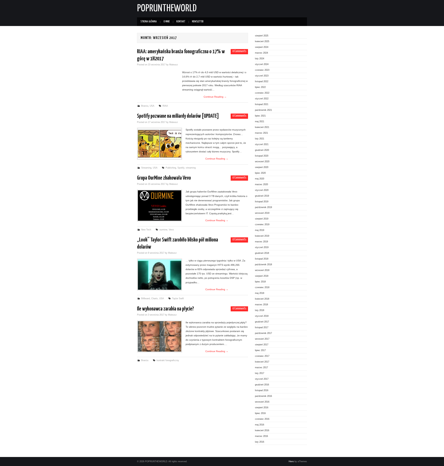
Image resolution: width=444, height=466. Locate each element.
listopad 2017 (261, 327)
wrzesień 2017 (262, 339)
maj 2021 (259, 121)
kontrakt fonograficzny (168, 360)
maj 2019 (259, 230)
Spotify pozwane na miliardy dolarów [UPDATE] (178, 116)
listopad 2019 (261, 201)
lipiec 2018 (260, 282)
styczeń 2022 (261, 98)
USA (152, 106)
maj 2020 (259, 179)
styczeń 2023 (261, 76)
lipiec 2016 (260, 413)
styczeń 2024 (261, 64)
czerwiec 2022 (262, 93)
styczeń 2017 (261, 379)
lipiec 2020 (260, 173)
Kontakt (180, 21)
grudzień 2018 (262, 253)
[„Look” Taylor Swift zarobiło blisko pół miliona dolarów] (159, 274)
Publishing (171, 168)
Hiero (291, 461)
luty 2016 (259, 442)
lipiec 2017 (260, 350)
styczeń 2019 (261, 247)
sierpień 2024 (261, 47)
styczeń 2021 (261, 144)
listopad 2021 (261, 104)
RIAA (165, 106)
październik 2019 (263, 207)
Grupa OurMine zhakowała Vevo (164, 178)
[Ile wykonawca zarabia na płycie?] (159, 336)
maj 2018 (259, 293)
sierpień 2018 (261, 276)
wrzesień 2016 (262, 402)
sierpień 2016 (261, 407)
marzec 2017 (261, 367)
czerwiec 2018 (262, 287)
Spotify (180, 168)
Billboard (145, 298)
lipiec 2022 (260, 87)
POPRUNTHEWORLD (167, 8)
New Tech (146, 229)
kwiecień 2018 (262, 299)
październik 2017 (263, 333)
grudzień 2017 (262, 322)
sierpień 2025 (261, 35)
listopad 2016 (261, 390)
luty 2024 (259, 58)
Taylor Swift (178, 298)
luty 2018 (259, 310)
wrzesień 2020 (262, 161)
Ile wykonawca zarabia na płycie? (165, 309)
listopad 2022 (261, 81)
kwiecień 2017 (262, 362)
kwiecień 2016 (262, 430)
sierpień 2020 (261, 167)
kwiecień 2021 (262, 127)
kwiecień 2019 (262, 236)
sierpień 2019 (261, 219)
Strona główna (148, 21)
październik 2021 (263, 110)
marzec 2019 (261, 241)
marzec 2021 (261, 133)
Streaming (146, 168)
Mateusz (173, 64)
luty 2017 (259, 373)
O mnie (167, 21)
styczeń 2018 (261, 316)
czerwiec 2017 (262, 356)
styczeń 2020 (261, 190)
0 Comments (239, 51)
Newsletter (197, 21)
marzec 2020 (261, 184)
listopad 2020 (261, 156)
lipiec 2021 (260, 116)
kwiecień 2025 (262, 41)
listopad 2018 (261, 259)
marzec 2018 (261, 304)
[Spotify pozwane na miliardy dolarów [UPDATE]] (159, 143)
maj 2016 (259, 425)
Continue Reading (215, 96)
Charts (154, 298)
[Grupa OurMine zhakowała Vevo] (159, 205)
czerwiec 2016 (262, 419)
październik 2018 (263, 264)
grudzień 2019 (262, 196)
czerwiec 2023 (262, 70)
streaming (191, 168)
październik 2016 (263, 396)
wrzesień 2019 (262, 213)
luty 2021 (259, 138)
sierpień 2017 (261, 344)
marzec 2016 (261, 436)
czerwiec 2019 (262, 224)
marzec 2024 (261, 53)
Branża (144, 106)
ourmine (163, 229)
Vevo (171, 229)
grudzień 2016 (262, 384)
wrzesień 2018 (262, 270)
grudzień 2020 (262, 150)
